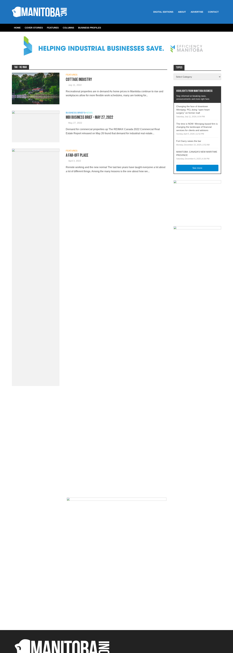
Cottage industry (79, 79)
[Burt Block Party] (116, 561)
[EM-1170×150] (116, 48)
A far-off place (77, 155)
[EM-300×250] (197, 199)
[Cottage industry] (35, 88)
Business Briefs (75, 113)
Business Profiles (89, 27)
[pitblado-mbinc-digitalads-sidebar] (197, 245)
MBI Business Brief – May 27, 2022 (89, 117)
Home (17, 27)
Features (53, 27)
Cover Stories (34, 27)
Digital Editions (163, 12)
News (89, 113)
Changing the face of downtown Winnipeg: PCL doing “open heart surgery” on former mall (193, 109)
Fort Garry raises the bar (188, 141)
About (182, 12)
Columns (68, 27)
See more (197, 168)
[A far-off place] (35, 267)
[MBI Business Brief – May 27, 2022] (35, 126)
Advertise (197, 12)
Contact (213, 12)
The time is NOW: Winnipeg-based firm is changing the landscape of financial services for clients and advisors (197, 127)
